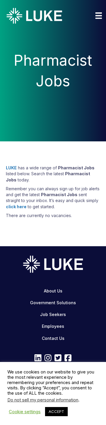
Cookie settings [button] (25, 411)
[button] (38, 357)
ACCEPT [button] (56, 411)
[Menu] (98, 15)
